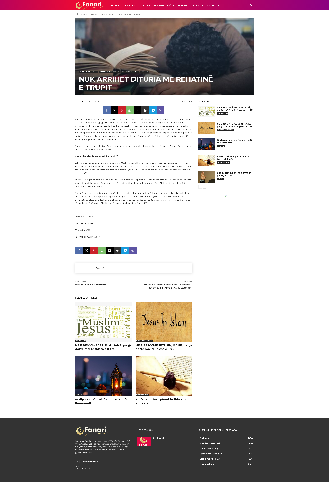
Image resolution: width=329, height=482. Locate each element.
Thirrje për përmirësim (109, 72)
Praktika (182, 5)
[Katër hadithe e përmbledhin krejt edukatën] (164, 376)
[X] (114, 110)
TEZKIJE (85, 14)
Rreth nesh (159, 438)
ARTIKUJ (197, 5)
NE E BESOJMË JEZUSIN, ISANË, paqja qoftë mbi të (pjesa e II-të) (103, 347)
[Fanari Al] (85, 268)
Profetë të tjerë (81, 340)
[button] (251, 5)
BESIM (145, 5)
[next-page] (204, 187)
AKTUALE (115, 5)
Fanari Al (81, 102)
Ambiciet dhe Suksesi (98, 14)
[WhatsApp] (130, 110)
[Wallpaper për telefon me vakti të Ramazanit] (103, 376)
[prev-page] (200, 187)
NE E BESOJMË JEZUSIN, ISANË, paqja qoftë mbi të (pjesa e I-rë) (164, 347)
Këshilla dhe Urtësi (130, 72)
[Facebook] (107, 110)
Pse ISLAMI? (131, 5)
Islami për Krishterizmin (144, 340)
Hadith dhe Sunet (142, 395)
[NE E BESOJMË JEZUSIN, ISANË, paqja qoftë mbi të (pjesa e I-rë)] (164, 322)
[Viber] (160, 110)
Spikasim (144, 72)
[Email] (137, 110)
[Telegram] (153, 110)
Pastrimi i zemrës (163, 5)
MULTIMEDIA (213, 5)
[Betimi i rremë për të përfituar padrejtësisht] (206, 177)
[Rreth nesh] (144, 441)
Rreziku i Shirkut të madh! (91, 284)
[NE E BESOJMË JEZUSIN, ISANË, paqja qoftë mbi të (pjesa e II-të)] (103, 322)
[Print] (145, 110)
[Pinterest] (122, 110)
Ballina (77, 14)
